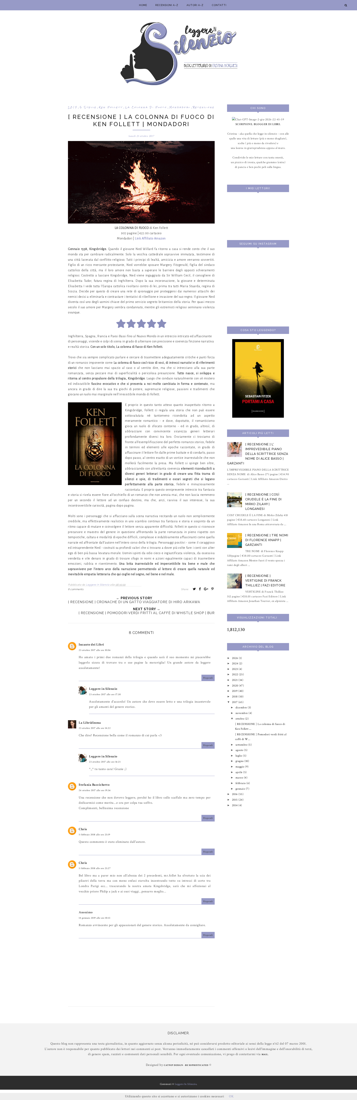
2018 (235, 696)
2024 (235, 663)
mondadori (180, 107)
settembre (242, 745)
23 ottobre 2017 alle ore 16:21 (104, 761)
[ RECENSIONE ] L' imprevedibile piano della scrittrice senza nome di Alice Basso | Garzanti (257, 453)
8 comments (75, 589)
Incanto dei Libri (91, 644)
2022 (235, 674)
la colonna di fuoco (146, 107)
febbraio (241, 783)
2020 (235, 686)
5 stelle (88, 107)
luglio (239, 756)
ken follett (111, 107)
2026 (235, 658)
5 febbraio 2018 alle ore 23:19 (94, 834)
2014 (235, 805)
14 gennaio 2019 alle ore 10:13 (94, 917)
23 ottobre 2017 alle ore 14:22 (95, 728)
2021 (235, 680)
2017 (72, 107)
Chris (83, 829)
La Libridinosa (90, 723)
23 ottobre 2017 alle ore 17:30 (105, 694)
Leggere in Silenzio (103, 689)
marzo (240, 778)
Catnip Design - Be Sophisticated (186, 1065)
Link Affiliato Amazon (150, 238)
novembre (242, 713)
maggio (240, 767)
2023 (235, 669)
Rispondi (208, 677)
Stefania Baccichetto (94, 785)
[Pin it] (212, 589)
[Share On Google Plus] (206, 589)
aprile (239, 772)
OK (231, 1096)
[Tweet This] (194, 589)
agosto (240, 750)
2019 (235, 691)
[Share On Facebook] (200, 589)
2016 (235, 794)
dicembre (242, 707)
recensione (204, 107)
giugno (240, 761)
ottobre (240, 719)
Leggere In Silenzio (186, 1084)
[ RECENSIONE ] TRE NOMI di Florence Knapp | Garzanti (266, 540)
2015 (235, 800)
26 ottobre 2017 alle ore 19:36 (95, 790)
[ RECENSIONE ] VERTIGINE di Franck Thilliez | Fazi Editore (265, 580)
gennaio (241, 789)
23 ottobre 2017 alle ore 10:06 (95, 650)
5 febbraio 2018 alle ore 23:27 (95, 868)
